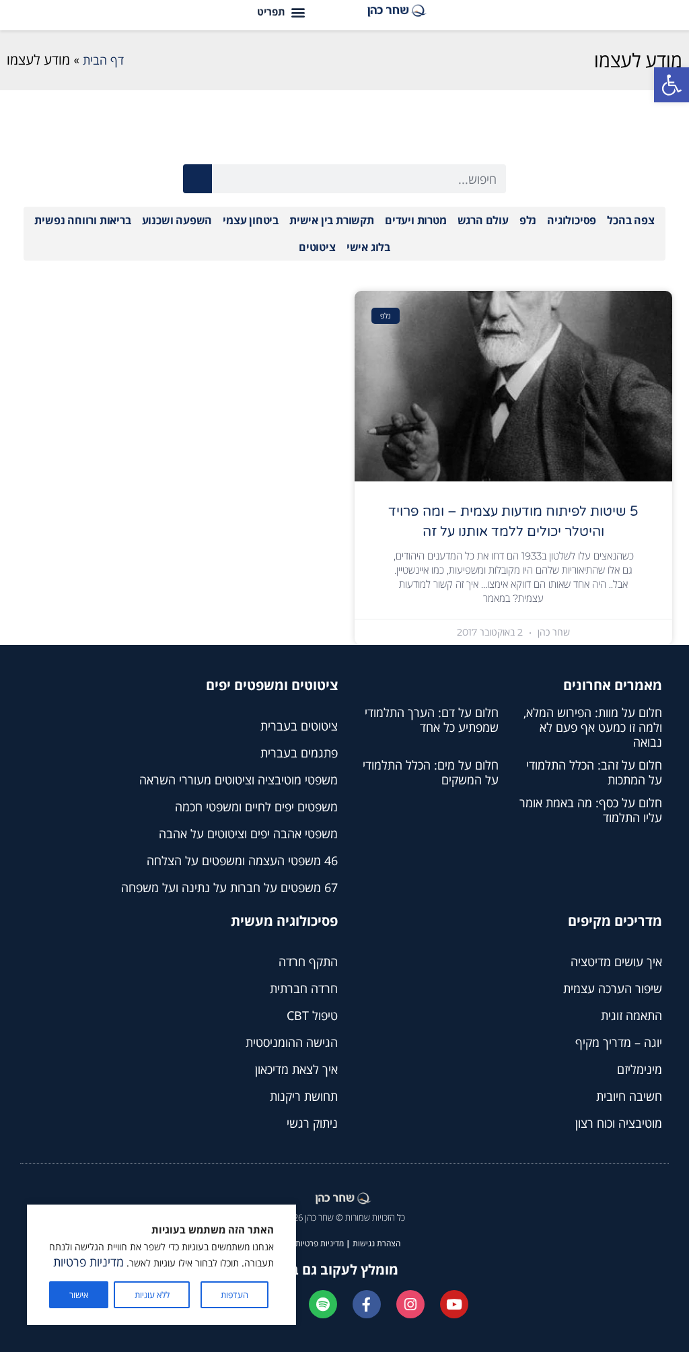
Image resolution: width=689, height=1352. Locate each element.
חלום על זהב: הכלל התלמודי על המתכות (594, 772)
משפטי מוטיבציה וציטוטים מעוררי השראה (238, 780)
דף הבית (103, 60)
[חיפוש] (197, 178)
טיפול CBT (312, 1015)
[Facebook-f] (367, 1304)
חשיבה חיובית (629, 1096)
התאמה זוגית (631, 1015)
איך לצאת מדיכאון (296, 1069)
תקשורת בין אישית (331, 220)
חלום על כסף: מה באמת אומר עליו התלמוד (590, 810)
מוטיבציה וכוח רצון (618, 1123)
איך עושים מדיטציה (616, 961)
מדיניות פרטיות (88, 1262)
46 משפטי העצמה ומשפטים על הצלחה (242, 860)
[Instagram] (410, 1304)
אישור (78, 1295)
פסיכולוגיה (571, 220)
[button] (671, 84)
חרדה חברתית (304, 988)
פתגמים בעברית (299, 753)
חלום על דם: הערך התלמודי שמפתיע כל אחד (432, 719)
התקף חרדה (308, 961)
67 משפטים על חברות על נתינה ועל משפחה (229, 887)
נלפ (527, 220)
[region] (161, 1265)
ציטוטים (317, 247)
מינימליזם (639, 1069)
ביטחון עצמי (251, 220)
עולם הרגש (483, 220)
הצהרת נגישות (376, 1243)
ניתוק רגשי (312, 1123)
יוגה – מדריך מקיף (618, 1042)
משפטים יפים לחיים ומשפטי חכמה (256, 807)
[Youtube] (454, 1304)
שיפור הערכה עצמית (612, 988)
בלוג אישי (368, 247)
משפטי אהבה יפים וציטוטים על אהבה (248, 833)
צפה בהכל (630, 220)
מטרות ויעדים (416, 220)
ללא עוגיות (152, 1295)
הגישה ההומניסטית (292, 1042)
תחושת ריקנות (304, 1096)
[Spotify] (323, 1304)
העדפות (234, 1295)
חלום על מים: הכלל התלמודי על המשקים (431, 772)
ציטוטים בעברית (299, 726)
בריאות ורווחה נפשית (82, 220)
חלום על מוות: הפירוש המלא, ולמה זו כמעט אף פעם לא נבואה (592, 726)
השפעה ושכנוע (177, 220)
